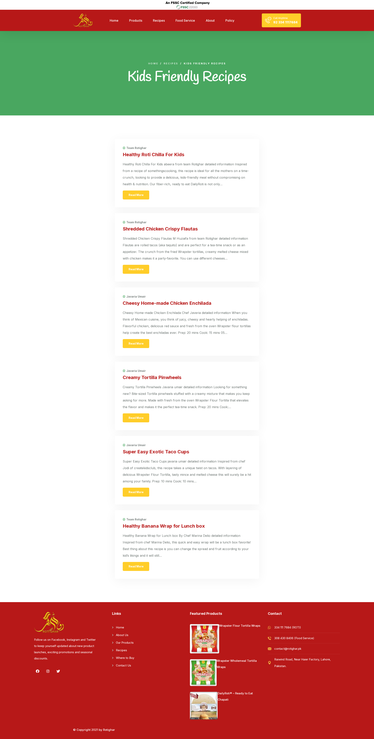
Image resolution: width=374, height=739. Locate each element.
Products (135, 20)
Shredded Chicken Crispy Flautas (160, 229)
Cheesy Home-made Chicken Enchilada (167, 303)
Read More (136, 195)
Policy (229, 20)
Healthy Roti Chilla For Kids (153, 154)
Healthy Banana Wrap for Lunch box (164, 526)
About (210, 20)
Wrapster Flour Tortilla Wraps (239, 625)
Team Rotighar (136, 148)
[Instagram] (47, 671)
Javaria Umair (136, 296)
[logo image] (83, 20)
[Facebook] (37, 671)
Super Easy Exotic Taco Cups (156, 452)
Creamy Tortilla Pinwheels (152, 377)
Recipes (159, 20)
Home (114, 20)
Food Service (185, 20)
